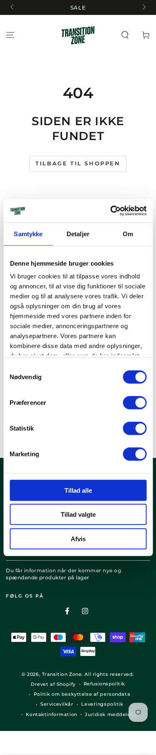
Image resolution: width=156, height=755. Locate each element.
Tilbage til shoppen (77, 163)
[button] (125, 35)
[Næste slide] (143, 7)
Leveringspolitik (102, 704)
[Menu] (10, 35)
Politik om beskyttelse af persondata (82, 694)
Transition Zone (62, 674)
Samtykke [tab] (28, 233)
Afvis (78, 538)
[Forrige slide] (12, 7)
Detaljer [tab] (78, 233)
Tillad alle (78, 490)
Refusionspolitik (104, 684)
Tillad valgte (78, 514)
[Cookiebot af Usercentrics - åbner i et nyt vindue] (111, 211)
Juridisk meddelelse (111, 714)
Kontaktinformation (51, 714)
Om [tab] (128, 233)
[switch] (134, 402)
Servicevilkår (56, 704)
